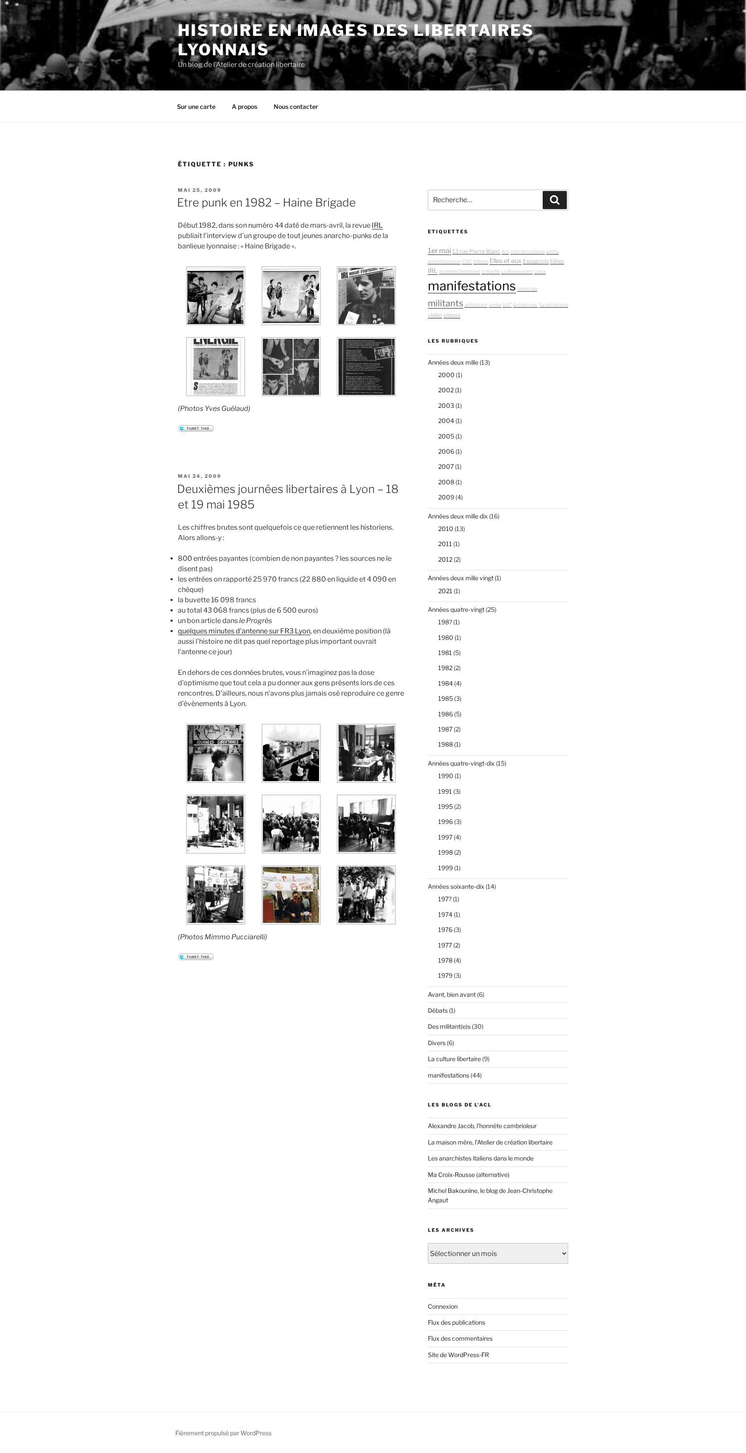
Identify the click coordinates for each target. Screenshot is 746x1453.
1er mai (439, 250)
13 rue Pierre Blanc (476, 251)
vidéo (435, 315)
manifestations (472, 285)
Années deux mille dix (458, 516)
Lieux (540, 271)
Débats (480, 261)
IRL (377, 225)
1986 (445, 714)
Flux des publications (456, 1322)
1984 (445, 683)
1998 (445, 852)
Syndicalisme (553, 305)
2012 (445, 559)
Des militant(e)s (449, 1026)
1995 (445, 806)
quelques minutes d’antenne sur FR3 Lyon (244, 631)
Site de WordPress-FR (458, 1354)
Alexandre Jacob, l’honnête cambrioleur (482, 1125)
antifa (552, 251)
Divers (437, 1042)
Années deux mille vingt (460, 578)
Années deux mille (453, 362)
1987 (445, 729)
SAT (507, 305)
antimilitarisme (444, 261)
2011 (445, 543)
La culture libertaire (454, 1058)
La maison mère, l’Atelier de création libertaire (490, 1142)
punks (495, 305)
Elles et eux (506, 261)
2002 (446, 390)
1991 (445, 791)
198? (445, 622)
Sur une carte (196, 106)
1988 (445, 744)
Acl (505, 251)
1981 (445, 652)
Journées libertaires (459, 271)
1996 (445, 821)
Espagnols (536, 261)
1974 (445, 914)
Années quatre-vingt (456, 609)
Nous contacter (296, 106)
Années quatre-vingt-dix (461, 763)
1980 (445, 637)
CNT (467, 261)
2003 (446, 405)
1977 (445, 945)
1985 (445, 698)
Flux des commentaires (460, 1338)
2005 (446, 436)
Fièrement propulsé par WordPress (223, 1433)
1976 (445, 929)
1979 (445, 975)
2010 (445, 528)
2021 (445, 591)
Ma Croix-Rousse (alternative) (468, 1174)
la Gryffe (490, 271)
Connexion (443, 1306)
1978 (445, 960)
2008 (446, 482)
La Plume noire (517, 271)
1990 (445, 775)
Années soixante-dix (456, 886)
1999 (445, 867)
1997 (445, 837)
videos (451, 315)
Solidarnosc (525, 305)
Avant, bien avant (452, 994)
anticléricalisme (527, 251)
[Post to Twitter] (195, 429)
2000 (446, 374)
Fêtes (557, 261)
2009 (446, 497)
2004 (446, 420)
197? (445, 899)
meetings (527, 289)
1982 (445, 667)
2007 (446, 466)
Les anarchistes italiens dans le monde (481, 1158)
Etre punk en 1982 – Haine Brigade (266, 202)
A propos (244, 106)
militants (445, 303)
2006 (446, 451)
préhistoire (476, 305)
